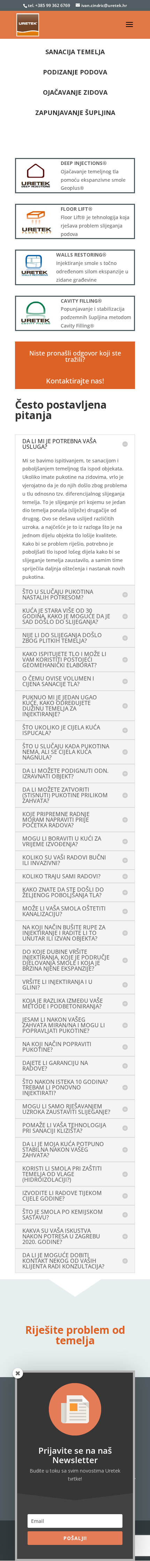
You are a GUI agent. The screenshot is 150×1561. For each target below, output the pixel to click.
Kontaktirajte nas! (75, 381)
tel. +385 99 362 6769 (49, 5)
